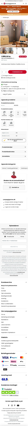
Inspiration (4, 332)
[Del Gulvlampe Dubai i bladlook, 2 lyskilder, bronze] (26, 25)
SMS (2, 322)
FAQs (2, 288)
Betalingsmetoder (6, 296)
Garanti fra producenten (8, 306)
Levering (3, 298)
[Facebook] (9, 405)
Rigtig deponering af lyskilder (14, 412)
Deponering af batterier (21, 410)
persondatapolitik (14, 275)
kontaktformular (21, 272)
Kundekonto (4, 301)
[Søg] (23, 3)
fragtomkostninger (14, 419)
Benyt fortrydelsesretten (9, 285)
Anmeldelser (5, 327)
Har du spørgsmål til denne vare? (15, 140)
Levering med (6, 375)
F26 (13, 11)
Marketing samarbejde (8, 317)
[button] (3, 51)
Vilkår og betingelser (7, 343)
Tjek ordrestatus (6, 293)
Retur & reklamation (7, 304)
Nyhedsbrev (4, 319)
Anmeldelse (6, 156)
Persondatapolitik (7, 408)
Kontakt (3, 291)
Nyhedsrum (11, 332)
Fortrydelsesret (5, 346)
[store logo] (11, 3)
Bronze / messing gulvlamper (10, 168)
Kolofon (3, 348)
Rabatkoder (4, 330)
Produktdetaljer (7, 147)
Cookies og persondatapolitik (9, 341)
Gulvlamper (6, 17)
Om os (3, 314)
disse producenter (17, 252)
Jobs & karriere (5, 325)
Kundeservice (6, 282)
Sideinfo (4, 337)
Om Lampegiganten (9, 311)
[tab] (14, 294)
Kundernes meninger (9, 385)
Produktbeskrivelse (8, 152)
